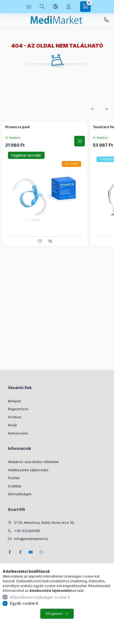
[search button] (42, 6)
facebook (9, 552)
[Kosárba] (79, 141)
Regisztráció (18, 409)
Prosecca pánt (17, 127)
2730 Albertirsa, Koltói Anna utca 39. (44, 522)
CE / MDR (71, 164)
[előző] (92, 109)
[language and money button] (55, 6)
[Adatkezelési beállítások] (41, 552)
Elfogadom (54, 614)
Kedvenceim (18, 433)
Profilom (14, 417)
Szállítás (14, 486)
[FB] (20, 552)
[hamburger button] (29, 6)
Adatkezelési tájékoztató (28, 470)
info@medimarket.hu (31, 539)
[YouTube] (30, 552)
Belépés (14, 401)
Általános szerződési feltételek (33, 462)
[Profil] (68, 6)
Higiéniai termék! (26, 155)
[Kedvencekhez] (39, 241)
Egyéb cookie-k (24, 603)
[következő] (106, 109)
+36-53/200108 (106, 20)
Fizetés (14, 478)
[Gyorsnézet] (50, 241)
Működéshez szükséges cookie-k (40, 597)
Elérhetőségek (20, 494)
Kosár (12, 425)
